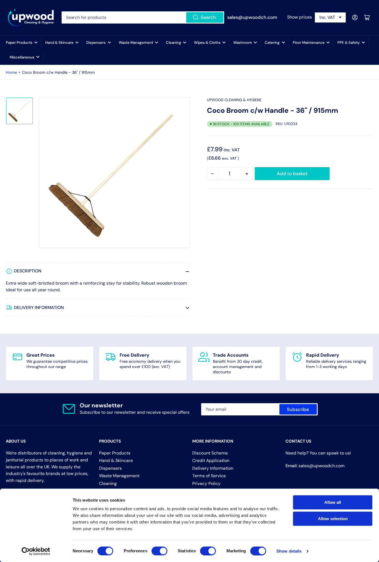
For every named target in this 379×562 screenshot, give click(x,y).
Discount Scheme (210, 453)
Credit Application (210, 460)
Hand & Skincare (59, 42)
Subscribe (298, 409)
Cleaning (173, 42)
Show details (289, 551)
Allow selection (333, 518)
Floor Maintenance (309, 42)
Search (208, 17)
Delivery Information (212, 468)
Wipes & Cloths (207, 42)
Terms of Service (209, 476)
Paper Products (19, 42)
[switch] (159, 550)
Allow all (332, 502)
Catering (272, 42)
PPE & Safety (348, 42)
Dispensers (96, 42)
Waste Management (136, 42)
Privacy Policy (206, 483)
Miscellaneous (22, 57)
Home (11, 72)
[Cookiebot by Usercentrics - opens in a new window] (36, 551)
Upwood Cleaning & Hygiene (234, 100)
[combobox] (143, 17)
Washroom (242, 42)
